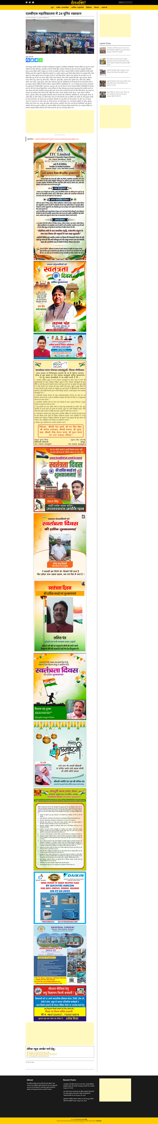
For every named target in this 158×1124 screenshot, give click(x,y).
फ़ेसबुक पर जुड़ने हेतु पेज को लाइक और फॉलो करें (43, 1054)
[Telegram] (36, 60)
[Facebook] (28, 60)
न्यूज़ (52, 7)
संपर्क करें (104, 7)
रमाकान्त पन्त (46, 17)
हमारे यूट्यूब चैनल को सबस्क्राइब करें (39, 1056)
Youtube (33, 2)
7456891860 (98, 1121)
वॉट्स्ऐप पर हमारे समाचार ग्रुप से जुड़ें (39, 1052)
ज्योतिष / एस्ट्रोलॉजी (77, 7)
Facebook (26, 2)
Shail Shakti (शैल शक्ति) (81, 1119)
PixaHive (82, 1122)
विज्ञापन (96, 7)
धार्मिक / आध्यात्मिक (62, 7)
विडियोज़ (89, 7)
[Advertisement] (60, 121)
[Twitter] (32, 60)
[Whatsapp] (41, 60)
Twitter (29, 2)
